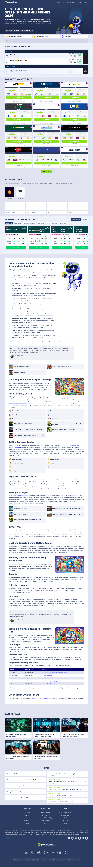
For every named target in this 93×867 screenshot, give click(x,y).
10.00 (46, 238)
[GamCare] (49, 852)
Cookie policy (13, 864)
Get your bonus (18, 97)
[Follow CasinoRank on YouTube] (79, 838)
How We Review (64, 815)
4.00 (23, 238)
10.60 (46, 241)
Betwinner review (18, 143)
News (86, 2)
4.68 (61, 238)
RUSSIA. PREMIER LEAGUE (29, 223)
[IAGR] (59, 852)
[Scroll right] (87, 238)
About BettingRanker (65, 812)
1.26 (37, 238)
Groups (85, 219)
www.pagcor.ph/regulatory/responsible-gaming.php (54, 672)
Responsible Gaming (54, 864)
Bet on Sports (71, 2)
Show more (46, 171)
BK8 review (74, 121)
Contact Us (65, 820)
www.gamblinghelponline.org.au (50, 683)
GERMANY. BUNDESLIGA (52, 223)
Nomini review (46, 143)
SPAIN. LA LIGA (17, 223)
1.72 (69, 241)
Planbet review (18, 121)
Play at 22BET (16, 247)
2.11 (84, 238)
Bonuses (27, 812)
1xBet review (46, 100)
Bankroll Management (46, 820)
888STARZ (9, 241)
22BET (9, 238)
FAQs (45, 823)
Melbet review (18, 100)
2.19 (84, 241)
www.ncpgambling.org (47, 678)
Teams (27, 823)
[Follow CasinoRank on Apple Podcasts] (86, 838)
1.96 (14, 238)
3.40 (19, 238)
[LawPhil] (32, 852)
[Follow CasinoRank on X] (76, 838)
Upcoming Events (76, 219)
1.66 (69, 238)
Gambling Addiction (27, 864)
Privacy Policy (40, 864)
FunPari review (74, 100)
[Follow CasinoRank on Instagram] (72, 838)
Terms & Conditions (78, 864)
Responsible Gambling (46, 818)
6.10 (42, 238)
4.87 (61, 241)
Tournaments (27, 820)
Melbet (9, 243)
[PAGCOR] (26, 852)
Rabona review (18, 165)
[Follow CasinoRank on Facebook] (69, 838)
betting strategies (23, 495)
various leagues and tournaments (18, 403)
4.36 (65, 241)
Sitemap (65, 823)
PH (6, 838)
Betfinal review (74, 143)
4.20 (65, 238)
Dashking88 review (46, 165)
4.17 (23, 241)
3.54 (19, 241)
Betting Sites (60, 2)
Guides (80, 2)
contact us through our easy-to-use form (43, 698)
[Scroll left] (5, 238)
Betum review (74, 165)
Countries (27, 818)
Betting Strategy (45, 812)
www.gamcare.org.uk (47, 675)
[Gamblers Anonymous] (38, 852)
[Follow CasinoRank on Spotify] (83, 838)
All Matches (9, 223)
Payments (27, 815)
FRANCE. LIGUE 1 (63, 223)
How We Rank (65, 818)
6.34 (42, 241)
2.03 (14, 241)
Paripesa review (46, 121)
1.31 (37, 241)
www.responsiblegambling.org (49, 681)
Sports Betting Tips (46, 815)
